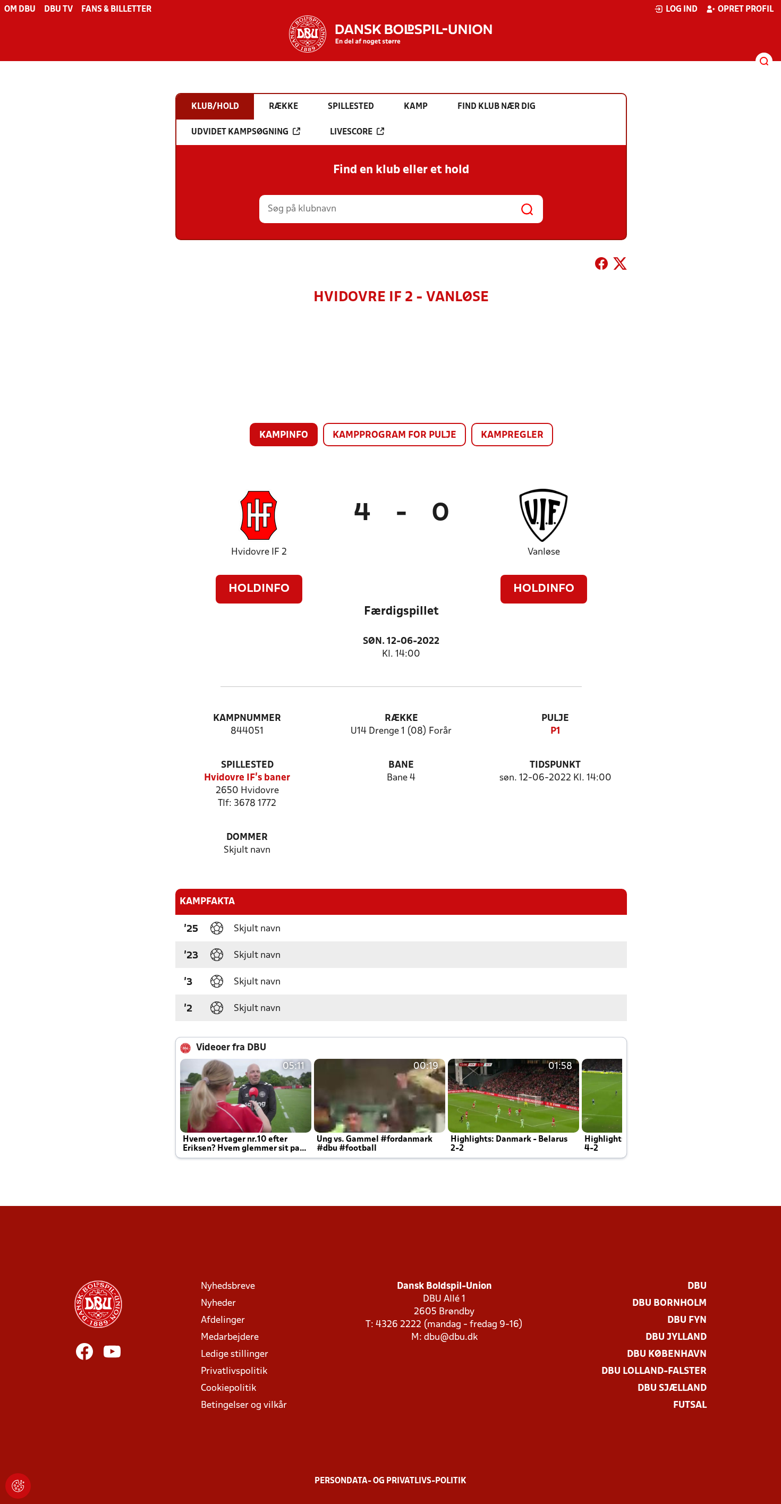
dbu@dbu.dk (451, 1337)
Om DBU (20, 9)
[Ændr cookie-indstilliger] (18, 1486)
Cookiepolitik (228, 1388)
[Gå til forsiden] (390, 34)
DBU (697, 1286)
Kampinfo (283, 435)
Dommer (247, 837)
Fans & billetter (116, 9)
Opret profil (746, 9)
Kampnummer (247, 718)
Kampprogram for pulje (394, 435)
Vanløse (544, 552)
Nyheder (218, 1303)
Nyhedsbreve (228, 1286)
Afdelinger (223, 1320)
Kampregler (512, 435)
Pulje (555, 718)
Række (401, 718)
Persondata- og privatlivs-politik (390, 1481)
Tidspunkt (555, 765)
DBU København (667, 1354)
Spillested (247, 765)
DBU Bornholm (669, 1303)
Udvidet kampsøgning (239, 132)
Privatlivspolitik (234, 1371)
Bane (401, 765)
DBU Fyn (687, 1320)
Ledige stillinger (234, 1354)
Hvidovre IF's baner (247, 778)
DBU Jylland (676, 1337)
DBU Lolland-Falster (654, 1371)
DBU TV (58, 9)
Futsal (690, 1405)
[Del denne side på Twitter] (620, 265)
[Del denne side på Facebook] (601, 265)
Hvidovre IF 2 (259, 552)
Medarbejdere (230, 1337)
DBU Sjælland (672, 1388)
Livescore (351, 132)
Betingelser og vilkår (244, 1405)
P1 (555, 731)
